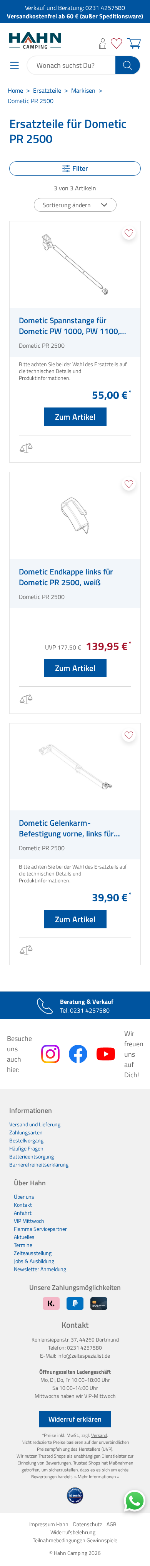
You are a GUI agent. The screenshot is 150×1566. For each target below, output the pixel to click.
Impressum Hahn (48, 1524)
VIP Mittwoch (29, 1221)
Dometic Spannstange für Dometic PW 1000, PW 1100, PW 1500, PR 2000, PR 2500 (69, 325)
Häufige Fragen (26, 1148)
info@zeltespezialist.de (83, 1356)
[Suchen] (128, 65)
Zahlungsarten (26, 1132)
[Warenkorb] (133, 43)
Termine (23, 1245)
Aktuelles (24, 1237)
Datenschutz (87, 1524)
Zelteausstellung (33, 1253)
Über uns (24, 1197)
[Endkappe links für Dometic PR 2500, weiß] (75, 515)
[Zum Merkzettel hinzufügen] (129, 233)
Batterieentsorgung (31, 1156)
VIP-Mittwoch (100, 1396)
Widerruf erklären (75, 1419)
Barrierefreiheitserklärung (38, 1164)
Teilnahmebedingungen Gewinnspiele (75, 1540)
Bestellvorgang (26, 1140)
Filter (80, 168)
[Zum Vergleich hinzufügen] (26, 449)
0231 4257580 (105, 7)
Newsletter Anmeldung (40, 1269)
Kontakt (23, 1205)
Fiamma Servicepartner (40, 1229)
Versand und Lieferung (34, 1124)
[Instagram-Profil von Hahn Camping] (50, 1054)
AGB (112, 1524)
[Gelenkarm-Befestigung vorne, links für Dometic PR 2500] (75, 766)
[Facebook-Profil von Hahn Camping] (78, 1054)
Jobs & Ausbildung (34, 1261)
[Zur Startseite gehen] (35, 40)
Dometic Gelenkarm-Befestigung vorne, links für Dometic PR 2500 (66, 828)
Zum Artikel (75, 417)
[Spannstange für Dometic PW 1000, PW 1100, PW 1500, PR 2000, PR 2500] (75, 264)
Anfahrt (23, 1213)
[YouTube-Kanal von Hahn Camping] (106, 1054)
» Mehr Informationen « (96, 1476)
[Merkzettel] (116, 43)
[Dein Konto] (103, 43)
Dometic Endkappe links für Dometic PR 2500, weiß (66, 576)
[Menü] (14, 65)
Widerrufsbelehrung (72, 1532)
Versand (99, 1435)
